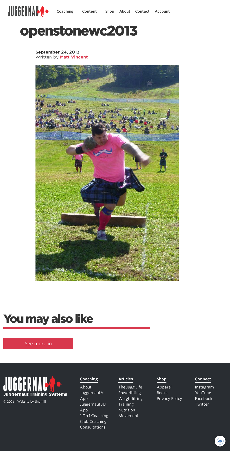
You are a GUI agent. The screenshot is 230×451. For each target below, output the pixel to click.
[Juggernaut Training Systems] (28, 11)
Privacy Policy (169, 398)
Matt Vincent (74, 57)
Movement (128, 415)
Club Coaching (93, 421)
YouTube (203, 392)
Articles (125, 379)
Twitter (202, 404)
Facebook (203, 398)
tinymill (40, 401)
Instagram (204, 387)
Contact (142, 11)
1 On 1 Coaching (94, 415)
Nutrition (126, 410)
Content (89, 11)
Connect (203, 379)
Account (162, 11)
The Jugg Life (130, 387)
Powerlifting (129, 392)
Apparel (164, 387)
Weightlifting (130, 398)
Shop (109, 11)
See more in (38, 343)
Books (162, 392)
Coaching (65, 11)
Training (126, 404)
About (124, 11)
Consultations (93, 427)
